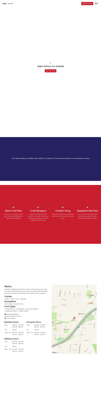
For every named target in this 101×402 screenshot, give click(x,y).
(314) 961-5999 (10, 318)
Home (4, 3)
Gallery (10, 3)
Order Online (87, 3)
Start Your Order (50, 71)
